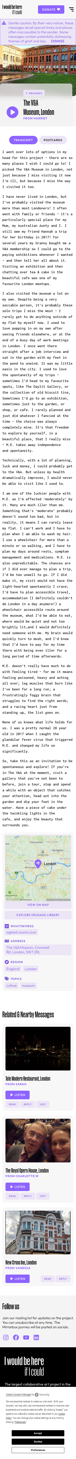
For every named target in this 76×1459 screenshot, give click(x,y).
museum (28, 985)
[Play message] (12, 112)
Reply (28, 1104)
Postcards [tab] (53, 140)
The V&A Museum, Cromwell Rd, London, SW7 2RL (27, 949)
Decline (38, 1441)
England (12, 969)
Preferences (38, 1450)
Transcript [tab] (23, 140)
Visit (43, 1104)
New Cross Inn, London (21, 1262)
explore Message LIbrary (38, 915)
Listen (20, 1095)
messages (35, 93)
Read (12, 1104)
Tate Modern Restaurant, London (27, 1078)
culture (11, 985)
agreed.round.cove (21, 932)
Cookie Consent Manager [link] (18, 1394)
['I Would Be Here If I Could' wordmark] (12, 9)
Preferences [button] (20, 1422)
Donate (49, 9)
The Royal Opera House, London (27, 1170)
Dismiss (57, 41)
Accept (38, 1433)
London (31, 969)
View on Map (38, 905)
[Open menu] (71, 9)
